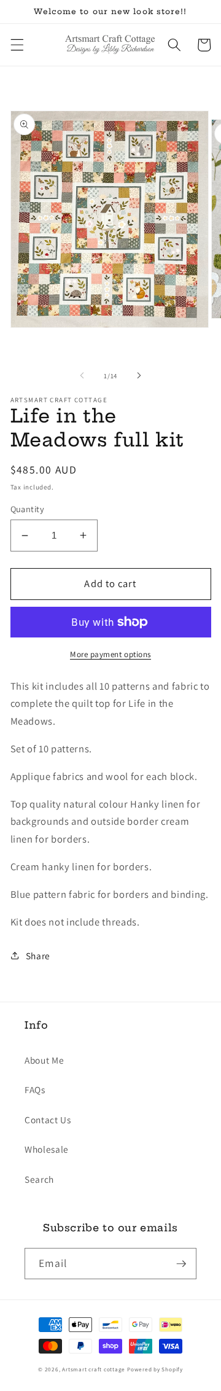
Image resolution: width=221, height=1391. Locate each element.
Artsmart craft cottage (93, 1369)
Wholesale (47, 1149)
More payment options (110, 654)
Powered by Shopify (155, 1369)
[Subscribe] (181, 1264)
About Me (44, 1060)
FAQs (35, 1089)
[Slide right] (138, 375)
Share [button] (38, 955)
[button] (16, 45)
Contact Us (48, 1119)
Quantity (27, 509)
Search (39, 1179)
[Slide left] (82, 375)
